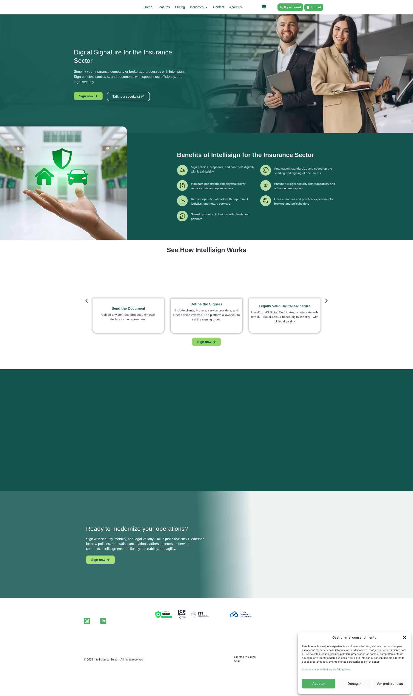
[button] (404, 637)
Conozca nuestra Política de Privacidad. (326, 669)
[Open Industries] (206, 7)
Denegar (354, 684)
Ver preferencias (390, 684)
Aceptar (318, 684)
